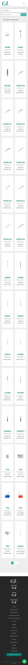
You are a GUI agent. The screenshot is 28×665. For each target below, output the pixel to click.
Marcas (14, 645)
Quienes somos (14, 609)
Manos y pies (14, 630)
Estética (14, 633)
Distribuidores (14, 612)
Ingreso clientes (14, 654)
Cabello (14, 624)
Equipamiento (14, 642)
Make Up (14, 627)
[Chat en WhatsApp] (24, 661)
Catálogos (14, 648)
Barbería (14, 639)
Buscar (23, 14)
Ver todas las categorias (10, 19)
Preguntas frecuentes (14, 615)
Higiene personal (14, 636)
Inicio (14, 606)
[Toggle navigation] (24, 3)
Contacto (14, 621)
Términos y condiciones (14, 618)
